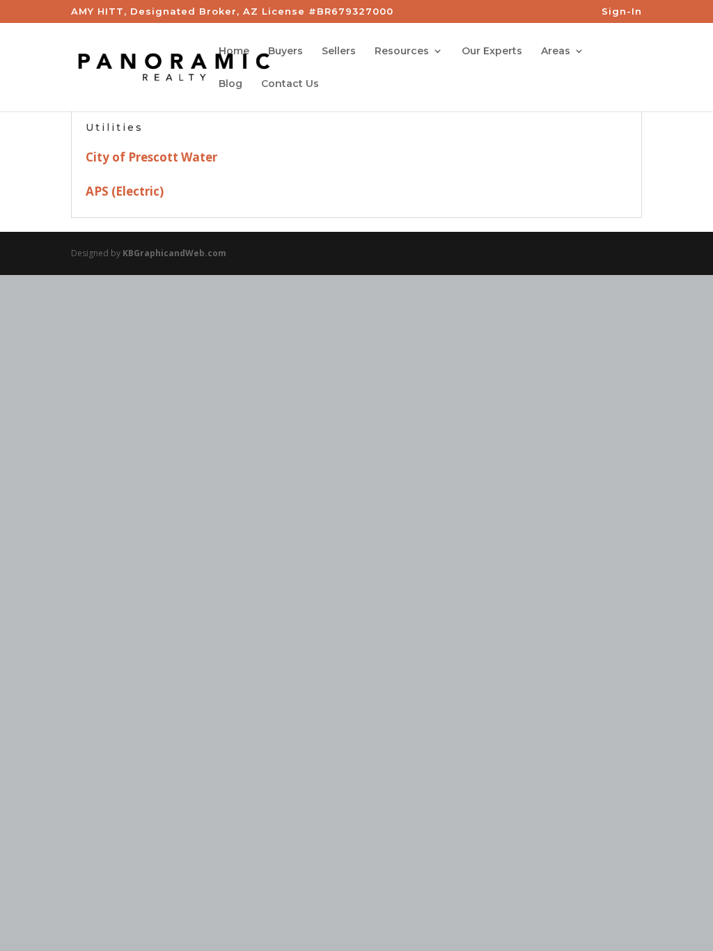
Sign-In (622, 12)
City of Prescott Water (151, 157)
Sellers (339, 51)
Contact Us (290, 84)
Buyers (285, 51)
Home (234, 51)
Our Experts (492, 51)
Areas (555, 51)
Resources (402, 51)
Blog (230, 84)
